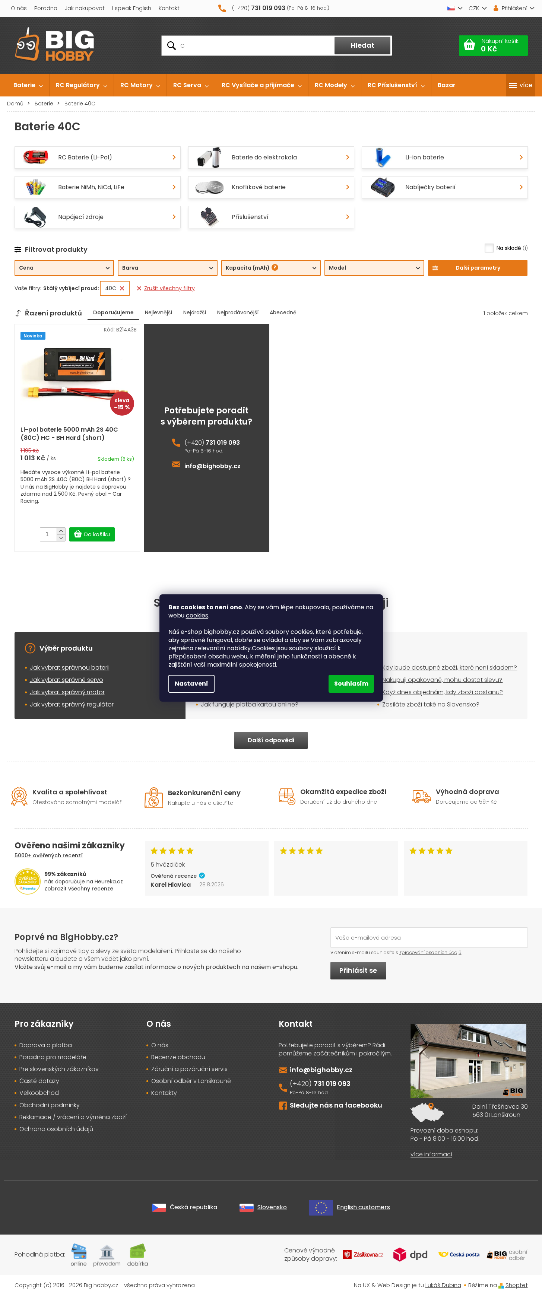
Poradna (45, 8)
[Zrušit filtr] (122, 288)
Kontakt (169, 8)
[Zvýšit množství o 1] (61, 531)
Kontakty (164, 1093)
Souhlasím (351, 683)
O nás (19, 8)
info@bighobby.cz (212, 466)
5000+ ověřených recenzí (49, 855)
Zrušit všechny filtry (169, 288)
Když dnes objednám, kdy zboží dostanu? (442, 692)
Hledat (362, 45)
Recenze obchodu (178, 1057)
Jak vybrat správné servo (66, 680)
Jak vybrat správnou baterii (70, 667)
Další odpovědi (271, 740)
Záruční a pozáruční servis (189, 1069)
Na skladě (511, 248)
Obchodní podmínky (49, 1105)
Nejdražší (194, 312)
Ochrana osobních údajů (56, 1129)
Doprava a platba (45, 1045)
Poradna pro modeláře (52, 1057)
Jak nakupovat (85, 8)
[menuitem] (28, 85)
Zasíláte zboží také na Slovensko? (430, 704)
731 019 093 (223, 443)
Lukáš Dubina (443, 1285)
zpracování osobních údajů (430, 952)
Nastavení (191, 683)
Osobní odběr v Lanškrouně (191, 1081)
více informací (431, 1154)
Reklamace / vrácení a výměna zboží (73, 1117)
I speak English (131, 8)
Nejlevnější (158, 312)
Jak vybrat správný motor (67, 692)
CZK (474, 8)
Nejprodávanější (238, 312)
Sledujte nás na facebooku (336, 1105)
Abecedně (283, 312)
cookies (197, 615)
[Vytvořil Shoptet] (501, 1285)
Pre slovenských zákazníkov (59, 1069)
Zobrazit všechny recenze (78, 888)
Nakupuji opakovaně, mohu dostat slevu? (442, 680)
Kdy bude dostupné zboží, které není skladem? (449, 667)
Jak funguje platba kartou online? (249, 704)
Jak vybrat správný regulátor (72, 704)
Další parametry (478, 267)
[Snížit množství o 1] (61, 537)
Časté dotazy (39, 1081)
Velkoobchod (39, 1093)
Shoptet (516, 1285)
